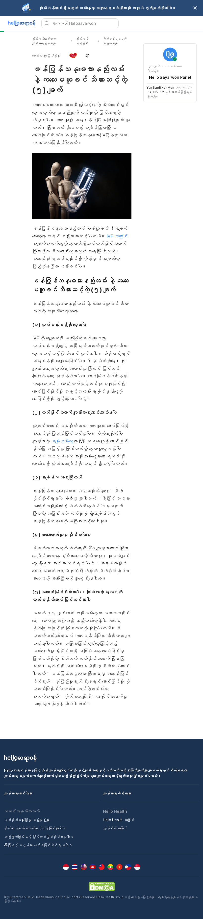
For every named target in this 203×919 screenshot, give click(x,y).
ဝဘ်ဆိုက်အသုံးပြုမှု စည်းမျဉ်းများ (27, 820)
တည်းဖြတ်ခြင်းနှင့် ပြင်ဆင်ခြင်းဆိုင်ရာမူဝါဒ (39, 837)
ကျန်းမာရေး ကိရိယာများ (117, 793)
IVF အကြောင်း (117, 236)
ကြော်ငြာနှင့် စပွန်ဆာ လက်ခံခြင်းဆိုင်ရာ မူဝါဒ (38, 845)
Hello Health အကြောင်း (118, 820)
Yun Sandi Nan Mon (160, 87)
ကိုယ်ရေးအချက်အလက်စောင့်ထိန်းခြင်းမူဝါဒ (35, 828)
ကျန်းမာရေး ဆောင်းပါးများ (18, 793)
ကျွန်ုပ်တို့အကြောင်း (115, 828)
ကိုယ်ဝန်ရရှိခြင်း (82, 41)
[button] (81, 55)
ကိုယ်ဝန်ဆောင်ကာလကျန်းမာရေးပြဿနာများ (44, 41)
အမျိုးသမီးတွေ (62, 441)
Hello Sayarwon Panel (170, 77)
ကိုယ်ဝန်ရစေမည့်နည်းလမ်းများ (114, 41)
